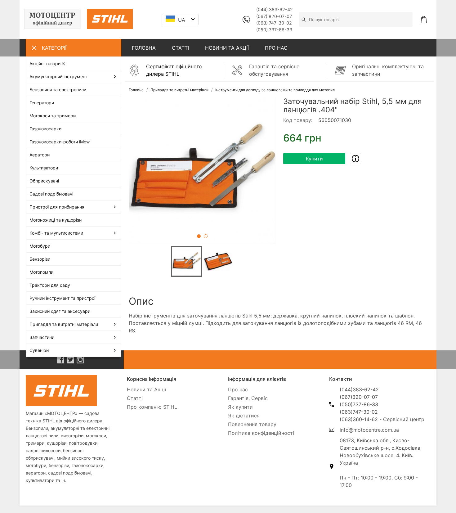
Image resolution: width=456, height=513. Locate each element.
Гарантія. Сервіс (248, 398)
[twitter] (70, 359)
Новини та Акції (146, 389)
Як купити (240, 407)
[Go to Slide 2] (206, 236)
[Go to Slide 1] (199, 236)
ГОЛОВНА (144, 48)
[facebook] (60, 359)
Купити (314, 158)
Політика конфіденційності (261, 433)
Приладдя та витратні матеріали (179, 90)
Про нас (238, 389)
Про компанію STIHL (152, 407)
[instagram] (80, 359)
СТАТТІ (180, 48)
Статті (135, 398)
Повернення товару (252, 424)
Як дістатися (244, 415)
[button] (202, 170)
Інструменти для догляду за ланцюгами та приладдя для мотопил (275, 90)
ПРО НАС (276, 48)
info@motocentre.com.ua (369, 430)
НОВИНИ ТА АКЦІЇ (227, 48)
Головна (136, 90)
